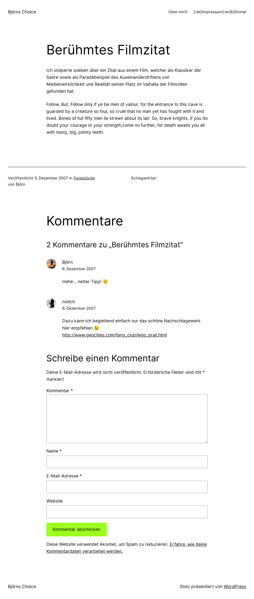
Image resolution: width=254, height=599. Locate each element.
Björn (67, 262)
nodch (68, 301)
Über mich (178, 11)
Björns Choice (22, 11)
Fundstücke (84, 178)
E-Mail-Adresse (64, 475)
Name (54, 451)
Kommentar (59, 390)
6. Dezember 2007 (79, 268)
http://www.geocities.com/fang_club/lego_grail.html (114, 335)
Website (54, 501)
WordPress (235, 586)
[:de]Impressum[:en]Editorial (219, 11)
